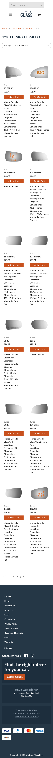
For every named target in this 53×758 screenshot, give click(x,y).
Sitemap (8, 648)
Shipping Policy (11, 628)
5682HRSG (9, 172)
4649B (7, 509)
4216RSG (34, 425)
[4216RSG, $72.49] (39, 408)
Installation (9, 605)
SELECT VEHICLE (14, 677)
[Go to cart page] (39, 12)
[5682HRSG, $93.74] (13, 156)
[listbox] (32, 45)
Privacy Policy (10, 623)
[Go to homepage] (11, 14)
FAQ (6, 614)
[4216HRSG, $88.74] (39, 240)
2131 (32, 341)
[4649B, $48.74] (13, 493)
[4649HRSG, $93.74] (13, 240)
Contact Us (9, 619)
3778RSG (9, 88)
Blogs (7, 637)
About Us (8, 610)
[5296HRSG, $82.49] (39, 156)
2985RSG (34, 88)
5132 (6, 425)
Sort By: (7, 45)
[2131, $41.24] (39, 324)
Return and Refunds (13, 633)
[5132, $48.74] (13, 408)
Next (19, 576)
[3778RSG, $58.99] (13, 72)
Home (7, 601)
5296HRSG (35, 172)
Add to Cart (13, 97)
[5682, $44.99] (13, 324)
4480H (33, 509)
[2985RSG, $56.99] (39, 72)
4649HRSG (9, 256)
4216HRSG (35, 256)
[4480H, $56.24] (39, 493)
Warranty (8, 642)
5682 (6, 341)
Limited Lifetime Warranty (27, 716)
